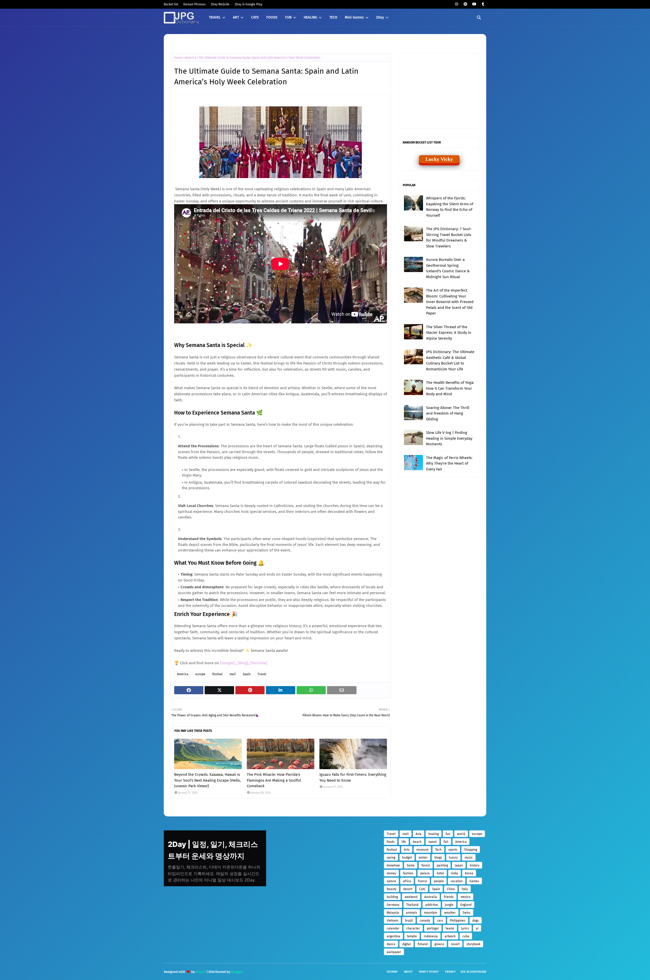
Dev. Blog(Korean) (473, 971)
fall (446, 842)
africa (407, 881)
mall (233, 674)
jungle (449, 905)
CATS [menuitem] (255, 17)
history (474, 865)
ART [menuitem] (236, 17)
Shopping (470, 849)
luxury (453, 857)
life (403, 842)
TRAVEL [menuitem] (215, 17)
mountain (430, 912)
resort (455, 944)
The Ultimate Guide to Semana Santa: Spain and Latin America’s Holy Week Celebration (259, 57)
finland (423, 944)
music (469, 857)
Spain (247, 674)
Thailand (412, 905)
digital (406, 944)
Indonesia (431, 936)
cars (440, 920)
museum (422, 849)
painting (442, 865)
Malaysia (393, 912)
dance (391, 944)
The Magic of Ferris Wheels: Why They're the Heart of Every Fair (449, 463)
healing (433, 834)
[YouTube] (258, 663)
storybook (473, 944)
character (413, 928)
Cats (422, 889)
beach (417, 842)
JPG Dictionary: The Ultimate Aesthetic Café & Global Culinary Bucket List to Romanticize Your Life (450, 360)
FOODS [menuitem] (272, 17)
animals (411, 912)
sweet (432, 842)
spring (391, 857)
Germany (393, 905)
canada (425, 920)
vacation (457, 881)
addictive (431, 905)
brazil (409, 920)
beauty (391, 889)
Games (474, 881)
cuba (465, 936)
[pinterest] (465, 4)
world (461, 834)
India (454, 873)
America (190, 57)
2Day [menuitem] (380, 17)
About (408, 971)
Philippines (457, 920)
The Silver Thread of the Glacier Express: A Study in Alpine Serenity (448, 333)
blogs (438, 857)
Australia (430, 897)
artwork (450, 936)
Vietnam (392, 920)
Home (178, 57)
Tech (438, 849)
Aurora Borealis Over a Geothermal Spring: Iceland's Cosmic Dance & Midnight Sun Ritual (448, 268)
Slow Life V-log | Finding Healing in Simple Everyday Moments (449, 438)
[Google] (228, 663)
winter (423, 857)
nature (391, 881)
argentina (393, 936)
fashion (408, 873)
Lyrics (465, 928)
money (391, 873)
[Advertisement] (442, 90)
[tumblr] (483, 4)
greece (439, 944)
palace (425, 873)
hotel (440, 873)
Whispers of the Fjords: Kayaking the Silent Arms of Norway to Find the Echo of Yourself (449, 207)
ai (477, 928)
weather (450, 912)
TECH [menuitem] (333, 17)
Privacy (450, 971)
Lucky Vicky (439, 159)
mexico (465, 897)
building (392, 897)
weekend (411, 897)
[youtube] (474, 4)
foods (391, 842)
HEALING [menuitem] (310, 17)
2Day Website (220, 4)
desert (407, 889)
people (439, 881)
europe (200, 674)
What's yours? (429, 971)
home (411, 865)
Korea (469, 873)
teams (450, 928)
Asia (418, 834)
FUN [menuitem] (288, 17)
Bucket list (171, 4)
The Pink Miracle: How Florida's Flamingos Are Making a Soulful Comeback (274, 780)
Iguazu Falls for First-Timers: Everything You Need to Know (352, 777)
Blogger (237, 972)
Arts (407, 849)
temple (412, 936)
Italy (465, 889)
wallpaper (394, 952)
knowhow (393, 865)
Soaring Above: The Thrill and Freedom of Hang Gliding (447, 413)
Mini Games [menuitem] (354, 17)
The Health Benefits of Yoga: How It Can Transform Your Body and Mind (450, 388)
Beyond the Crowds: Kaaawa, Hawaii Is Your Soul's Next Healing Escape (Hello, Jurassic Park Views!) (207, 780)
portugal (433, 928)
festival (217, 674)
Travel (261, 674)
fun (448, 834)
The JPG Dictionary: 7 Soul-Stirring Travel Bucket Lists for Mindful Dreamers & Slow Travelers (449, 237)
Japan (459, 865)
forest (425, 865)
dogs (475, 920)
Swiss (466, 912)
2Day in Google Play (248, 4)
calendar (393, 928)
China (451, 889)
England (466, 905)
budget (407, 857)
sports (452, 849)
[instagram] (456, 4)
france (422, 881)
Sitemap (392, 971)
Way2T (201, 972)
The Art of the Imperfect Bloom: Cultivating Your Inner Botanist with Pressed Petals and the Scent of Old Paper (450, 301)
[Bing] (243, 663)
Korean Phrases (194, 4)
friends (449, 897)
